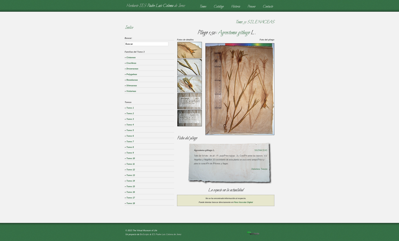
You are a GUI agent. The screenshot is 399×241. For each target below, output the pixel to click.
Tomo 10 (130, 158)
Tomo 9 (130, 153)
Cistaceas (131, 57)
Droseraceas (132, 69)
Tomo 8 (130, 147)
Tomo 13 (130, 175)
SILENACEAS (260, 22)
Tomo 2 (130, 113)
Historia (235, 6)
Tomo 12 (130, 169)
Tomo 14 (130, 181)
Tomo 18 (130, 203)
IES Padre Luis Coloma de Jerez (166, 234)
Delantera (255, 169)
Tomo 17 (130, 198)
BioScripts (144, 234)
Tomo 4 (130, 125)
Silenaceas (131, 85)
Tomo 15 (130, 186)
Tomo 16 (130, 192)
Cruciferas (131, 63)
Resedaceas (132, 80)
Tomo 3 (240, 22)
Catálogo (219, 6)
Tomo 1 (130, 108)
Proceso (251, 6)
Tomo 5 (130, 130)
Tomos (202, 6)
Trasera (264, 169)
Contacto (268, 6)
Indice (129, 28)
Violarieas (131, 91)
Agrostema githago (233, 33)
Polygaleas (131, 74)
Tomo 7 (130, 141)
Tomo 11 (130, 164)
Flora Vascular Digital (243, 202)
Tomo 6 (130, 136)
